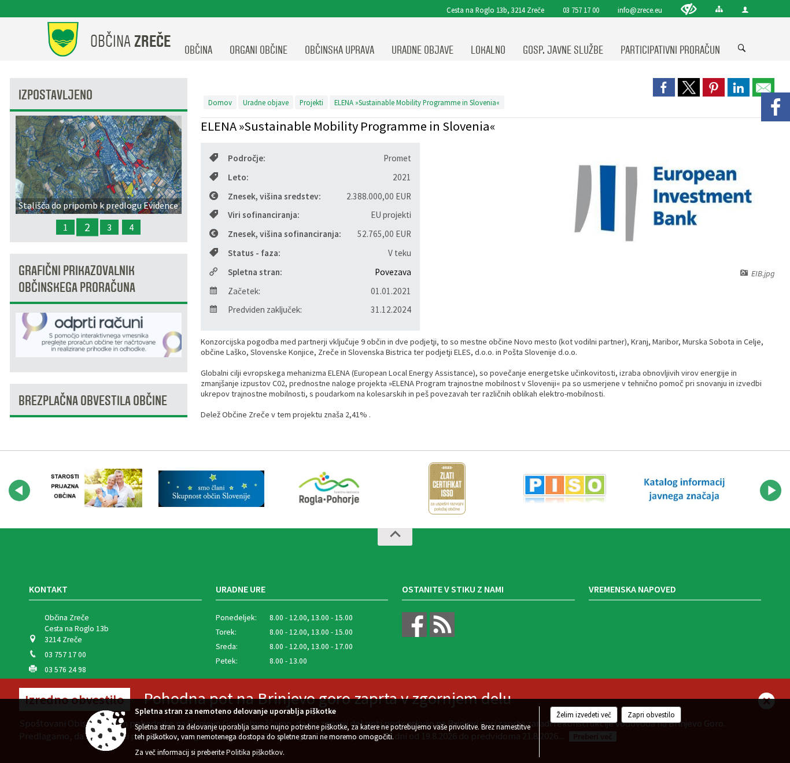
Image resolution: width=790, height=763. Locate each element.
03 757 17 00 (581, 9)
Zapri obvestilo (651, 715)
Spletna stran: (255, 271)
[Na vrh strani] (395, 537)
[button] (19, 490)
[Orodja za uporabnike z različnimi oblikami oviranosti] (689, 9)
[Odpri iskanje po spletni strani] (742, 49)
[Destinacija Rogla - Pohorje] (329, 488)
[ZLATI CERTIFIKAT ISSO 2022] (447, 488)
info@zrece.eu (640, 9)
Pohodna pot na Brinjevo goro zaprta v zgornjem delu (327, 698)
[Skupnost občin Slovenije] (212, 488)
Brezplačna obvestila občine (93, 400)
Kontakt (48, 589)
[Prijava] (745, 9)
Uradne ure (240, 589)
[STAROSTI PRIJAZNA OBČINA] (94, 488)
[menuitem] (198, 39)
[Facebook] (775, 106)
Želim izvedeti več (583, 715)
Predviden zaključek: (265, 309)
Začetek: (244, 291)
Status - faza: (254, 252)
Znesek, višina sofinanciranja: (284, 233)
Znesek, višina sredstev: (274, 196)
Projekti (311, 102)
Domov (220, 102)
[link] (663, 87)
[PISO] (565, 488)
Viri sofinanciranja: (264, 214)
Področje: (246, 158)
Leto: (238, 177)
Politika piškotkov (254, 752)
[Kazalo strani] (719, 9)
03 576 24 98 (65, 670)
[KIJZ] (682, 488)
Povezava (393, 271)
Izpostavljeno (56, 95)
